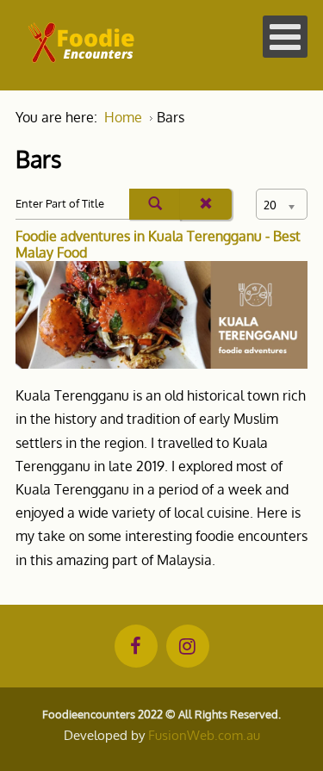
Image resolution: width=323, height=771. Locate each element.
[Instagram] (187, 646)
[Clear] (206, 204)
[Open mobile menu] (285, 37)
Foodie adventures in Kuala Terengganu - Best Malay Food (158, 244)
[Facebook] (136, 646)
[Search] (155, 204)
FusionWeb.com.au (204, 735)
